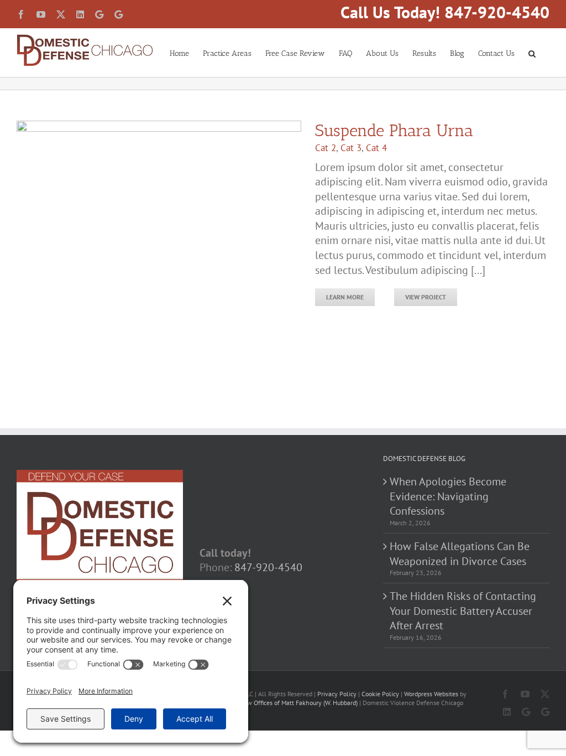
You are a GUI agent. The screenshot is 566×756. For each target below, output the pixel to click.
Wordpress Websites (431, 694)
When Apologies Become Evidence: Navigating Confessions (448, 496)
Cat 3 (350, 148)
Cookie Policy (380, 694)
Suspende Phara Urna (394, 131)
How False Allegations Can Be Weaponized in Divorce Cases (460, 553)
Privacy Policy (337, 694)
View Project (425, 297)
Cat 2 (325, 148)
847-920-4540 (268, 567)
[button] (532, 52)
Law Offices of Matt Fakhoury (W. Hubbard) (299, 702)
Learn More (345, 297)
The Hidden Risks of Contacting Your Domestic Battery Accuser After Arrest (463, 611)
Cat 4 (376, 148)
